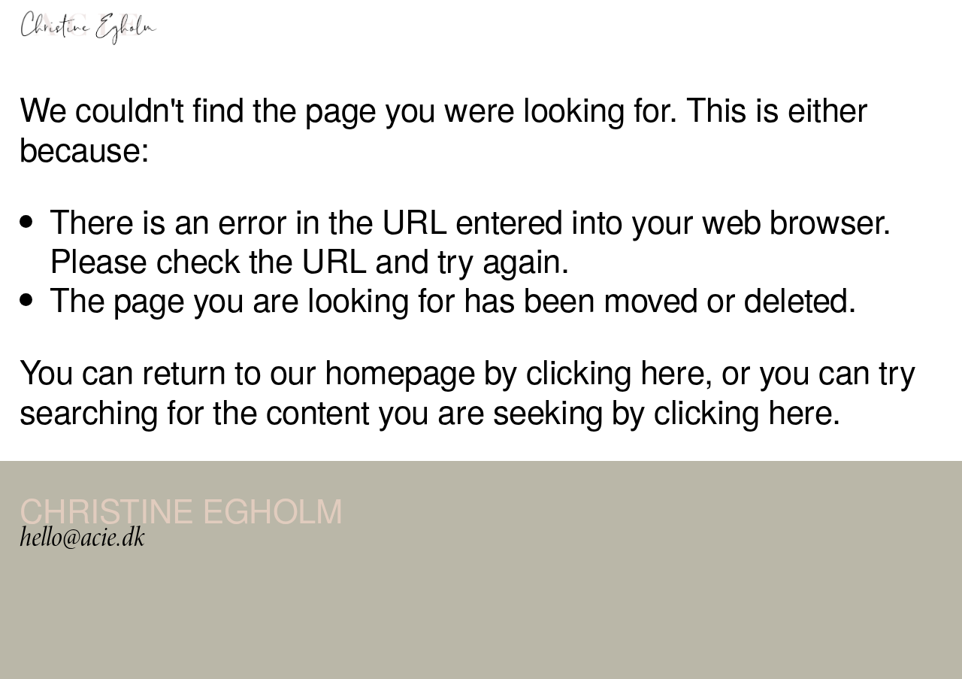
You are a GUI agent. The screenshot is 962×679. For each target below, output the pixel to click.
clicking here (615, 370)
